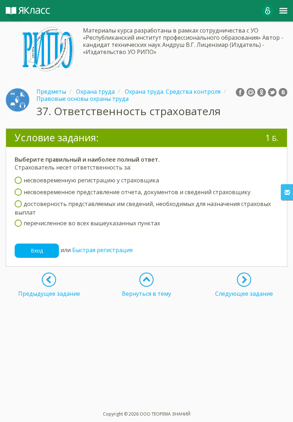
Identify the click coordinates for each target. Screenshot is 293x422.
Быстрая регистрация (102, 250)
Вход (37, 250)
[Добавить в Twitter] (272, 92)
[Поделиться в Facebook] (240, 92)
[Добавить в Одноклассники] (261, 92)
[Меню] (283, 10)
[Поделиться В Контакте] (283, 92)
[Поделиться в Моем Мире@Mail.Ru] (251, 92)
